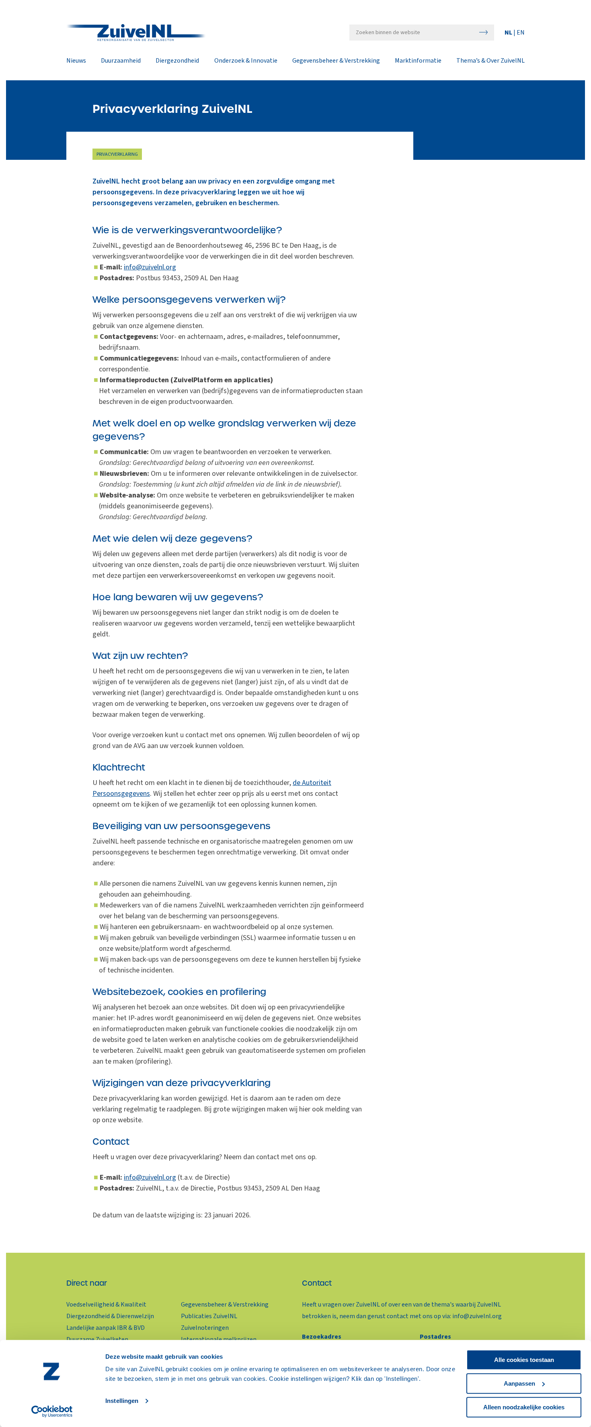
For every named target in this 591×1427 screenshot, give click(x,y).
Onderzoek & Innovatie (245, 61)
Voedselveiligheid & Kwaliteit (106, 1304)
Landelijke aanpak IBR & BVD (105, 1327)
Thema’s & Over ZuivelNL (490, 61)
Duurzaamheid (121, 61)
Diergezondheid (177, 61)
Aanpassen (519, 1383)
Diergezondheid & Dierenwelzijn (110, 1316)
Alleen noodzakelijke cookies (523, 1407)
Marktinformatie (418, 61)
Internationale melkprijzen (219, 1339)
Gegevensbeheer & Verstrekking (336, 61)
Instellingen (121, 1401)
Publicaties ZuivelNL (209, 1316)
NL (509, 32)
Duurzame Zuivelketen (97, 1339)
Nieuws (76, 61)
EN (521, 32)
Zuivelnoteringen (205, 1327)
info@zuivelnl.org (150, 267)
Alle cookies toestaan (524, 1359)
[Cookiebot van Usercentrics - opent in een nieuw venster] (52, 1411)
